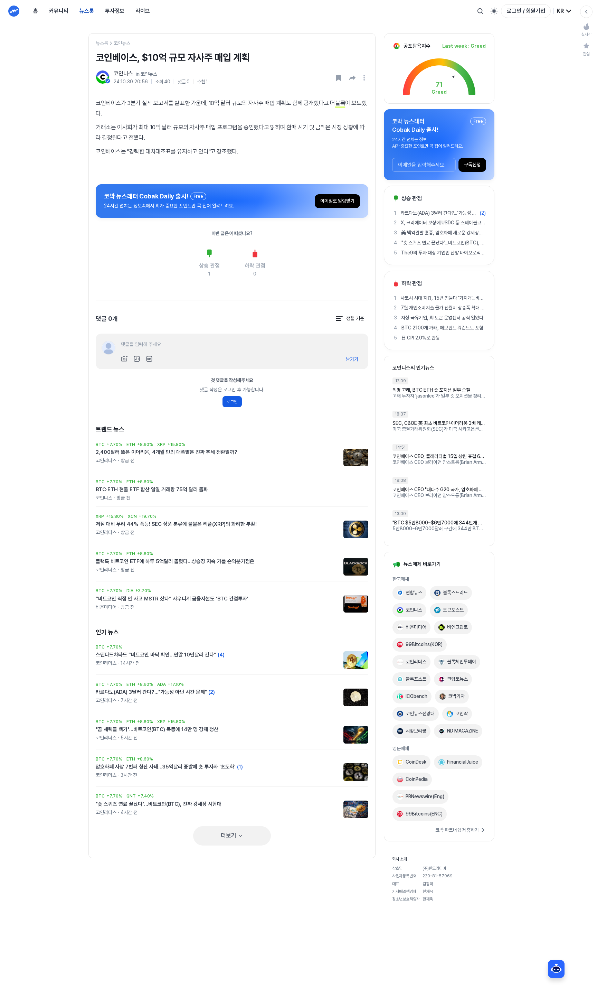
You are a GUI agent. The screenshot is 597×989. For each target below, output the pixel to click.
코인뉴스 (122, 43)
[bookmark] (338, 78)
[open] (365, 78)
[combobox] (564, 11)
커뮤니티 (58, 11)
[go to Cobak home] (13, 11)
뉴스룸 (86, 11)
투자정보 (114, 11)
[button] (352, 78)
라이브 (142, 11)
